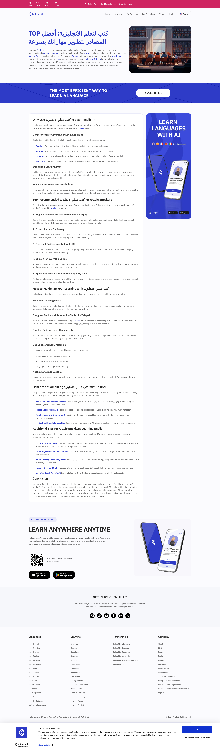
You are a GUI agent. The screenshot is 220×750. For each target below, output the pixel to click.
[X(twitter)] (127, 615)
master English (35, 56)
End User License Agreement (169, 684)
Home (107, 14)
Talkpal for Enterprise (121, 652)
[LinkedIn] (120, 615)
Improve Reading (77, 701)
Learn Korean (34, 697)
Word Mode (75, 676)
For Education (148, 14)
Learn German (34, 660)
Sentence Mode (77, 672)
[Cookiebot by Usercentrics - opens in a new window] (21, 745)
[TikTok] (99, 615)
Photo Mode (75, 664)
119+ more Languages (37, 705)
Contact (161, 660)
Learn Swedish (34, 672)
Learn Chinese (34, 684)
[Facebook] (113, 615)
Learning (118, 14)
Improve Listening (78, 693)
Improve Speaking (78, 697)
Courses (74, 648)
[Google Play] (64, 575)
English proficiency (92, 59)
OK (197, 729)
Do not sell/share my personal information (174, 689)
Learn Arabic (33, 680)
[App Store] (39, 575)
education (47, 53)
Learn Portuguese (36, 701)
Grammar (74, 644)
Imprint (161, 693)
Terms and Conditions (166, 676)
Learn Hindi (33, 689)
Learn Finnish (34, 676)
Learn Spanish (34, 648)
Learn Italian (34, 656)
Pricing (161, 656)
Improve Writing (77, 705)
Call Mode (75, 668)
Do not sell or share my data (197, 738)
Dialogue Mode (77, 680)
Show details (44, 745)
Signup (162, 14)
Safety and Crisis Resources (169, 680)
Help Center (163, 664)
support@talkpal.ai (125, 606)
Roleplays (75, 652)
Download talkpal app (44, 519)
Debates (74, 660)
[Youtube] (106, 615)
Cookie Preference (165, 672)
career (56, 53)
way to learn (117, 56)
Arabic (86, 53)
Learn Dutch (33, 668)
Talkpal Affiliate (119, 664)
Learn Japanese (35, 693)
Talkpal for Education (121, 644)
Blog (160, 648)
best (58, 59)
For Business (132, 14)
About (160, 644)
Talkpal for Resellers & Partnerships (127, 660)
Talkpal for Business (121, 648)
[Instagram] (92, 615)
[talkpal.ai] (36, 14)
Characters (75, 656)
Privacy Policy (163, 668)
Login (171, 14)
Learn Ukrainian (35, 664)
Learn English (34, 644)
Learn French (34, 652)
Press (160, 652)
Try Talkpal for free (153, 93)
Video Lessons (76, 689)
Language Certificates (79, 684)
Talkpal (75, 56)
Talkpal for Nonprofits (121, 656)
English (40, 50)
